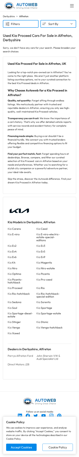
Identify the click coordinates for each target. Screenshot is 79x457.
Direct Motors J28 (18, 364)
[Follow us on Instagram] (51, 415)
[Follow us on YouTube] (43, 415)
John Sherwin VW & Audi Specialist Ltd (48, 357)
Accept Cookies (21, 447)
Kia (14, 229)
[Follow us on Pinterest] (59, 415)
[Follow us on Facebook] (28, 415)
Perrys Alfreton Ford (20, 356)
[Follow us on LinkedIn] (20, 415)
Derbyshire (9, 16)
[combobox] (58, 24)
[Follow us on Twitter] (36, 415)
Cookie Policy (58, 447)
